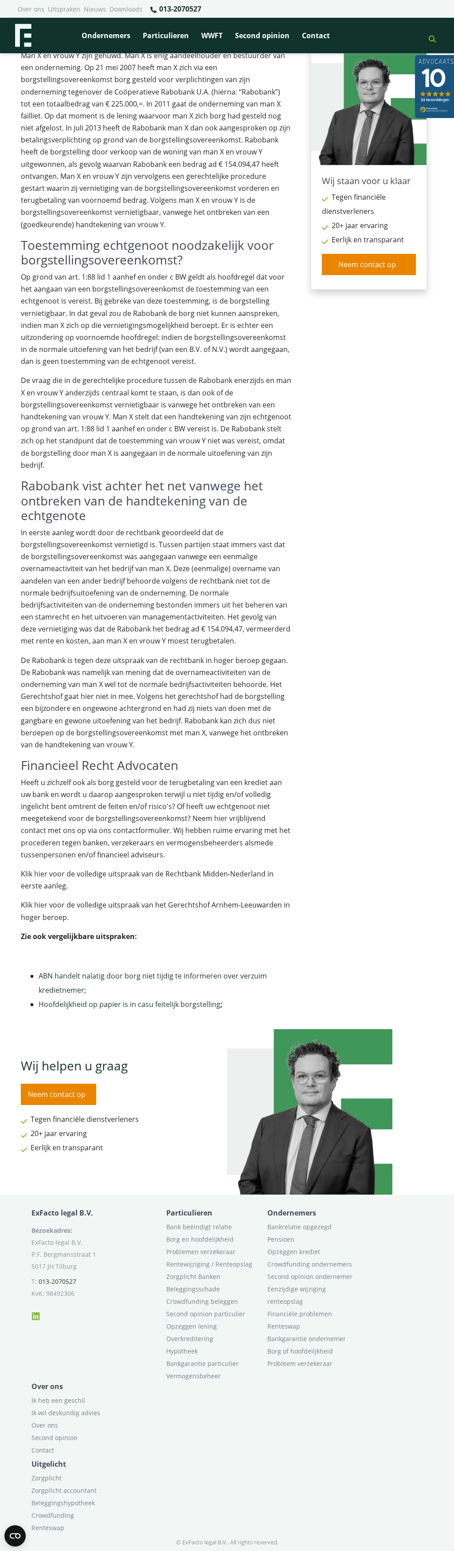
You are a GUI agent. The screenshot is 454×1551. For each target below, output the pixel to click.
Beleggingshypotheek (63, 1503)
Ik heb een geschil (58, 1400)
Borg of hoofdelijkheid (300, 1351)
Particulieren (166, 35)
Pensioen (280, 1239)
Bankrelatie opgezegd (299, 1227)
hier (220, 818)
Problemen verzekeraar (200, 1251)
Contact (316, 35)
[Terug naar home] (23, 35)
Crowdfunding (52, 1515)
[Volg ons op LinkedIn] (35, 1315)
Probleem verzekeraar (300, 1363)
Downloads (126, 9)
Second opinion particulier (205, 1314)
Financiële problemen (299, 1314)
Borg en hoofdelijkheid (200, 1239)
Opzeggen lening (191, 1326)
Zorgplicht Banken (193, 1276)
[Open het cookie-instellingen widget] (15, 1536)
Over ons (31, 9)
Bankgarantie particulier (202, 1363)
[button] (429, 35)
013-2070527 (179, 9)
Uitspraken (64, 9)
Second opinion (262, 35)
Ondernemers (106, 35)
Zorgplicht (46, 1478)
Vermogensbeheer (193, 1376)
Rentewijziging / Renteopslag (209, 1264)
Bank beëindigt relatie (199, 1227)
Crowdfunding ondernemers (309, 1264)
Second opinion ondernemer (309, 1276)
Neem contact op (367, 264)
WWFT (212, 35)
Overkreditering (189, 1338)
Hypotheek (182, 1351)
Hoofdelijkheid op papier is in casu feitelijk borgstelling (129, 1004)
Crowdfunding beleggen (202, 1301)
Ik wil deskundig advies (65, 1413)
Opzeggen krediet (293, 1251)
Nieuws (95, 9)
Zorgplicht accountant (64, 1490)
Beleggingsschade (193, 1289)
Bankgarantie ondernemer (306, 1338)
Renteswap (283, 1326)
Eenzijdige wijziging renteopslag (296, 1295)
